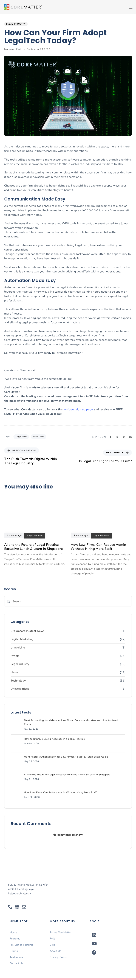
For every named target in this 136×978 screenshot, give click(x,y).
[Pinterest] (124, 437)
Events (15, 656)
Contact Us (16, 963)
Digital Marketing (22, 639)
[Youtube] (94, 943)
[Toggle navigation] (110, 7)
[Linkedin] (130, 437)
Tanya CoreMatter (60, 932)
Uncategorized (20, 689)
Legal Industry (16, 24)
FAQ (52, 938)
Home (13, 932)
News (14, 672)
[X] (117, 437)
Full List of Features (21, 945)
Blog (52, 945)
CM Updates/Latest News (27, 631)
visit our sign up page (78, 409)
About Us (55, 951)
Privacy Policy (58, 957)
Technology (18, 681)
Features (15, 938)
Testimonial (17, 957)
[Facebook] (110, 437)
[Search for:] (68, 601)
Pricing (14, 951)
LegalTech (21, 436)
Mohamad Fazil (12, 49)
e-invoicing (18, 648)
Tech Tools (38, 436)
